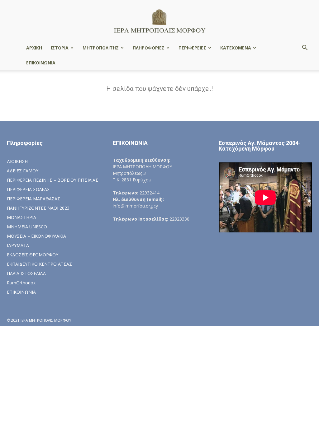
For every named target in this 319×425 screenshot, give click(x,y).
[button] (304, 48)
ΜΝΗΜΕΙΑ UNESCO (27, 227)
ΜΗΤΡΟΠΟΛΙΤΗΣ (101, 48)
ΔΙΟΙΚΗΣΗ (17, 161)
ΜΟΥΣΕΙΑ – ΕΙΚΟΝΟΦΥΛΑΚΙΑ (36, 236)
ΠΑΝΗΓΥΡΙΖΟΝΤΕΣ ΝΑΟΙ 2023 (38, 208)
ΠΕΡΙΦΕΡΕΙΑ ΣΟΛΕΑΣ (28, 189)
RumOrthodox (21, 283)
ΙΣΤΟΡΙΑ (60, 48)
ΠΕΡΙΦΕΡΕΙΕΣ (192, 48)
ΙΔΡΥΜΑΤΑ (18, 245)
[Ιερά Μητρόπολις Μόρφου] (159, 20)
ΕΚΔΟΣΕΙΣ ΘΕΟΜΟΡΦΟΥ (32, 255)
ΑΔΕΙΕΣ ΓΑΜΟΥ (22, 171)
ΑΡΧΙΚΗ (34, 48)
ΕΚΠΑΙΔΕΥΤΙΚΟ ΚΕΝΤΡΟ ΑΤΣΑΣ (39, 264)
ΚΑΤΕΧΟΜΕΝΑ (235, 48)
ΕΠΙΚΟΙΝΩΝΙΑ (40, 63)
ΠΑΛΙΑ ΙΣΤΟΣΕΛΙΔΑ (26, 273)
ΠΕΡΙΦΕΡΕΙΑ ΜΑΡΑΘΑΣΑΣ (33, 199)
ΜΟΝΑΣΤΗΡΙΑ (21, 217)
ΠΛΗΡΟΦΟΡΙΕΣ (148, 48)
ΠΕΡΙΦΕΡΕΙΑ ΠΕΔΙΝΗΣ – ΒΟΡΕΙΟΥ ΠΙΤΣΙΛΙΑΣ (52, 180)
